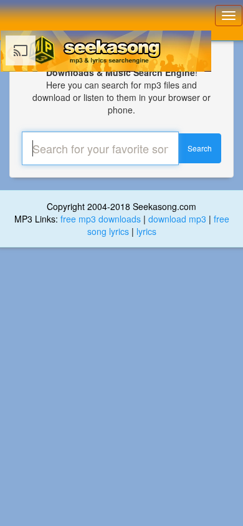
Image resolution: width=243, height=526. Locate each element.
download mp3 (177, 219)
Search (200, 148)
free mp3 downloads (100, 219)
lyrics (146, 231)
